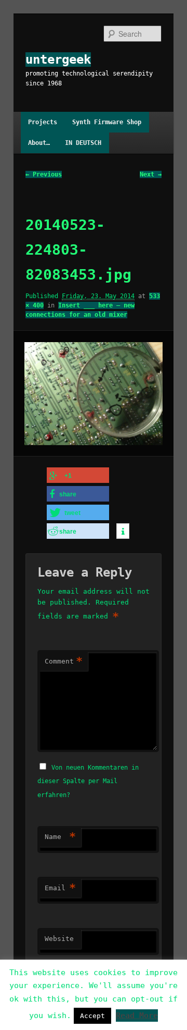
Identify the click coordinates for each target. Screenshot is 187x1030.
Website (59, 939)
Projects (42, 122)
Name (60, 836)
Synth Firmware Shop (106, 122)
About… (39, 142)
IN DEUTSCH (83, 142)
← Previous (43, 174)
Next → (151, 174)
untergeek (58, 59)
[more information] (123, 531)
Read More (137, 1015)
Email (60, 887)
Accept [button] (92, 1016)
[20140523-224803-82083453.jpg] (93, 393)
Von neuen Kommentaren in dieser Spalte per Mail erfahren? (88, 781)
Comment (64, 661)
